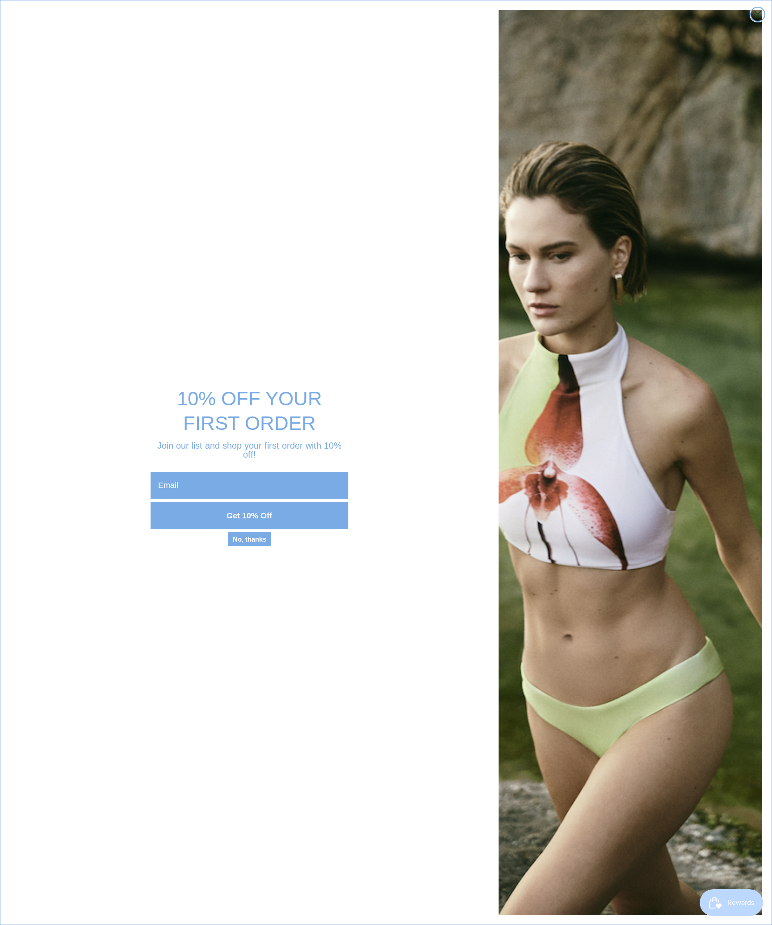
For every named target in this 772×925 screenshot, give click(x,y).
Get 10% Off (249, 515)
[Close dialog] (758, 14)
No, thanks (249, 539)
